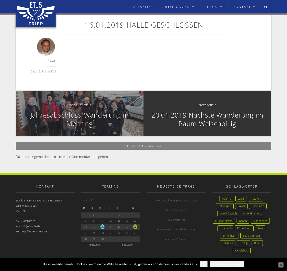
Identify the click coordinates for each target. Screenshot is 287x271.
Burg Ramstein (224, 221)
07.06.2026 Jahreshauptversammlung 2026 (176, 200)
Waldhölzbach (228, 213)
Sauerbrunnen (251, 236)
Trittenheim (229, 236)
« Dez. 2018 (94, 244)
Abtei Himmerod (253, 213)
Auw (260, 228)
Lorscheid (225, 228)
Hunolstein (258, 206)
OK (204, 264)
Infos (212, 6)
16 (102, 226)
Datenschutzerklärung (227, 264)
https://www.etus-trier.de (34, 231)
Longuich (227, 243)
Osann (243, 221)
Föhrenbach (244, 228)
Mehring (226, 199)
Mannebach (260, 221)
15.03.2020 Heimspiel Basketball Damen (176, 229)
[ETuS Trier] (36, 6)
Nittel (257, 243)
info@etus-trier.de (31, 226)
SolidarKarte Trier (176, 219)
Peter (51, 60)
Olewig (243, 243)
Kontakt (242, 6)
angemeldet (39, 156)
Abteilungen (177, 6)
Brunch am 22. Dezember (176, 239)
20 (135, 226)
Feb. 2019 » (127, 244)
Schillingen (224, 206)
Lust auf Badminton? (176, 210)
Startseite (139, 6)
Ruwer (241, 206)
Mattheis (255, 199)
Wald (241, 199)
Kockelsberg (241, 250)
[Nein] (281, 265)
